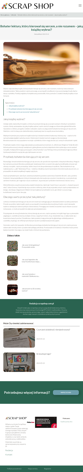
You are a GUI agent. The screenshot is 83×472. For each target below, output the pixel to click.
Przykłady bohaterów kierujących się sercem (25, 109)
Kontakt (8, 454)
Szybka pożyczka (66, 421)
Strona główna (5, 15)
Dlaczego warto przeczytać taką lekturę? (24, 112)
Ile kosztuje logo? (43, 354)
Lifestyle (13, 15)
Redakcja (9, 450)
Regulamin (47, 469)
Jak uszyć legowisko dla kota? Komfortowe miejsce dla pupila (31, 261)
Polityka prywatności (14, 469)
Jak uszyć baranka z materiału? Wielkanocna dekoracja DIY (30, 275)
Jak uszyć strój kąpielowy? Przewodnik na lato (31, 246)
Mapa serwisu (33, 469)
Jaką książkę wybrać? (17, 106)
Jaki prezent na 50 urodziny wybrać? (31, 290)
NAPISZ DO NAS (66, 392)
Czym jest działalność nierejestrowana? (53, 329)
